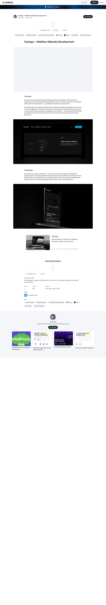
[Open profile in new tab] (15, 17)
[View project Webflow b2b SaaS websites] (63, 338)
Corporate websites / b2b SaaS (84, 348)
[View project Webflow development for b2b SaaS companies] (42, 338)
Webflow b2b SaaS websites (62, 347)
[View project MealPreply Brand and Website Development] (21, 338)
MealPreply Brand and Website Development (21, 348)
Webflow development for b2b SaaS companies (42, 348)
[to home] (7, 2)
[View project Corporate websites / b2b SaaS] (84, 338)
